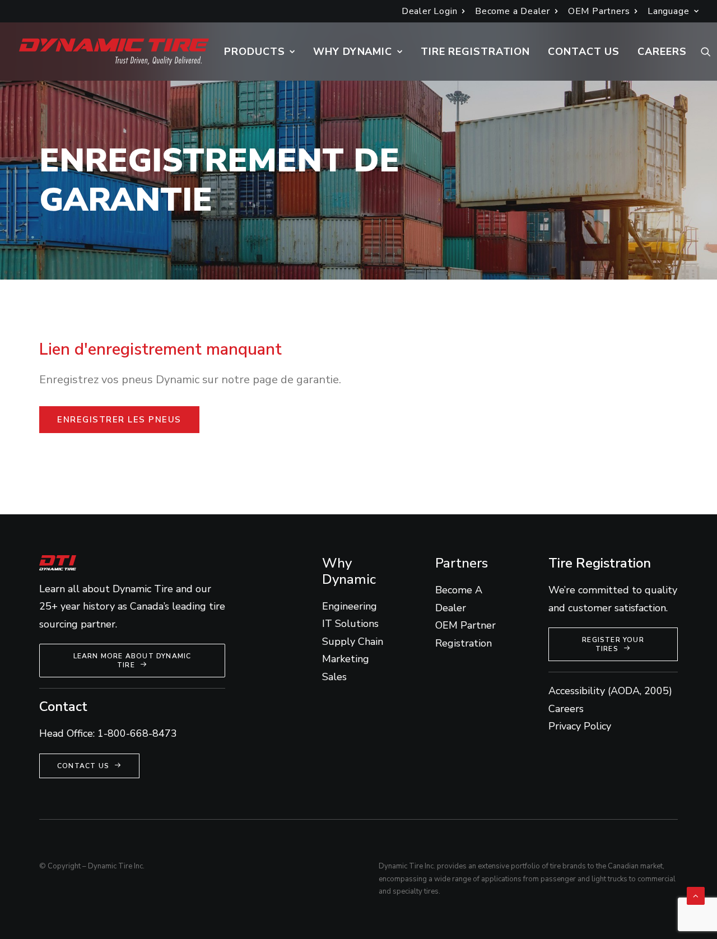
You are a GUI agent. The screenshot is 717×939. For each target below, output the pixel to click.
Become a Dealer (512, 11)
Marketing (345, 659)
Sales (334, 677)
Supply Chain (352, 641)
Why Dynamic (352, 51)
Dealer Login (430, 11)
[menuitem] (433, 11)
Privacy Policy (579, 726)
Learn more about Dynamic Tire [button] (133, 661)
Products (254, 51)
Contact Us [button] (83, 765)
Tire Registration (475, 51)
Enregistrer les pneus (119, 419)
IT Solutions (350, 623)
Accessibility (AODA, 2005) (610, 691)
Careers (661, 51)
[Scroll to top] (696, 895)
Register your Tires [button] (614, 644)
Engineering (349, 606)
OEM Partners (599, 11)
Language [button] (668, 11)
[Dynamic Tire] (114, 52)
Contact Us (584, 51)
